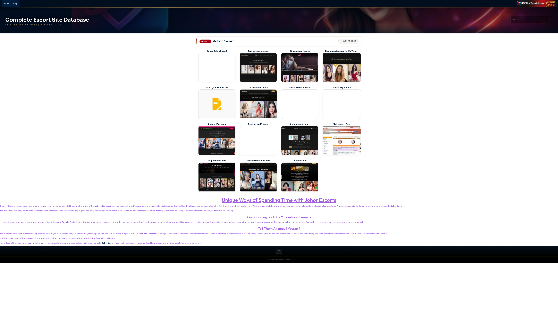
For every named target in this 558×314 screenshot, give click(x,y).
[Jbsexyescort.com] (299, 67)
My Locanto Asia (341, 124)
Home (7, 3)
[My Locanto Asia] (342, 141)
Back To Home (349, 41)
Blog (15, 3)
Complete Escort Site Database (47, 20)
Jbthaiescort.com (258, 87)
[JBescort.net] (299, 177)
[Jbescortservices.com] (258, 177)
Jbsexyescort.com (300, 51)
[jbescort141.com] (216, 140)
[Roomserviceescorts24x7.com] (342, 68)
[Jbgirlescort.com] (216, 177)
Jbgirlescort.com (217, 160)
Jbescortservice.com (299, 87)
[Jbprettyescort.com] (258, 67)
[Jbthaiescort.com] (258, 104)
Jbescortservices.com (258, 160)
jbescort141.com (217, 124)
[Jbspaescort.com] (299, 140)
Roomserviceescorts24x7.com (341, 51)
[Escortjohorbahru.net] (216, 104)
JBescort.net (300, 160)
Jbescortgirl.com (341, 87)
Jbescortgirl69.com (258, 124)
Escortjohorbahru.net (216, 87)
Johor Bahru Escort (217, 51)
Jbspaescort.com (299, 124)
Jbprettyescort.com (258, 51)
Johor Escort (108, 243)
